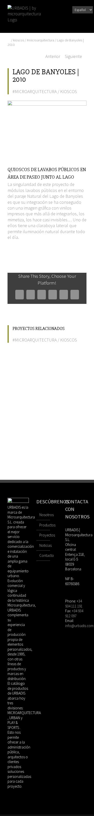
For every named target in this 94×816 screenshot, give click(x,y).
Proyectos (43, 535)
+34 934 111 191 (73, 603)
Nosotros (43, 514)
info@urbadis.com (79, 625)
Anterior (52, 56)
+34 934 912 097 (74, 613)
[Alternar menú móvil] (84, 25)
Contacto (43, 555)
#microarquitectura (40, 40)
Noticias (43, 545)
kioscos (18, 40)
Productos (43, 525)
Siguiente (73, 56)
